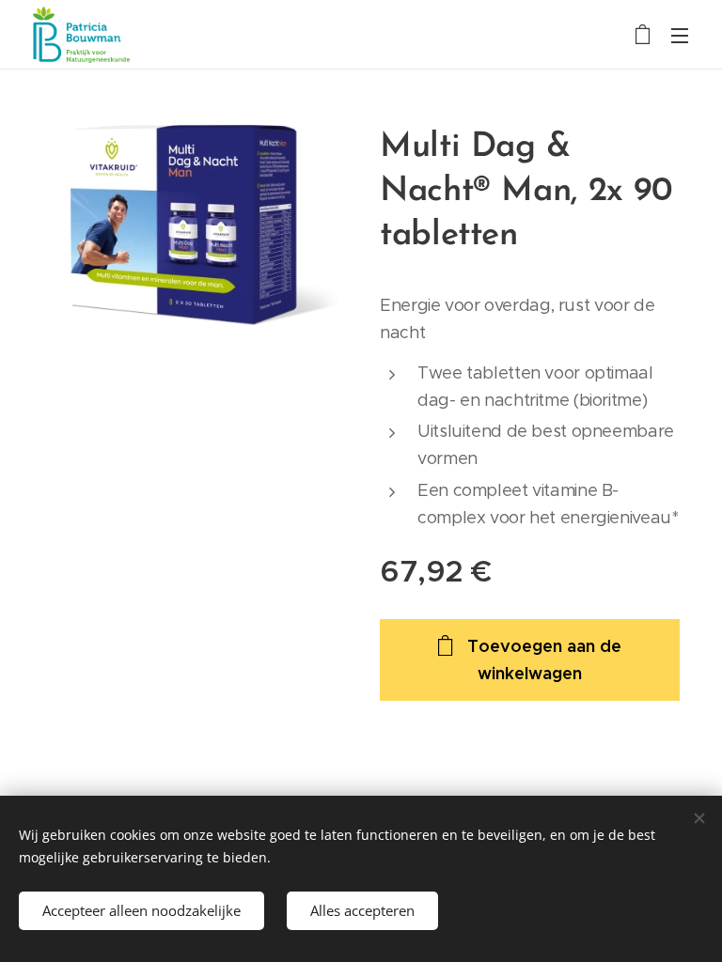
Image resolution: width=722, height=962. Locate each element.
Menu (679, 35)
